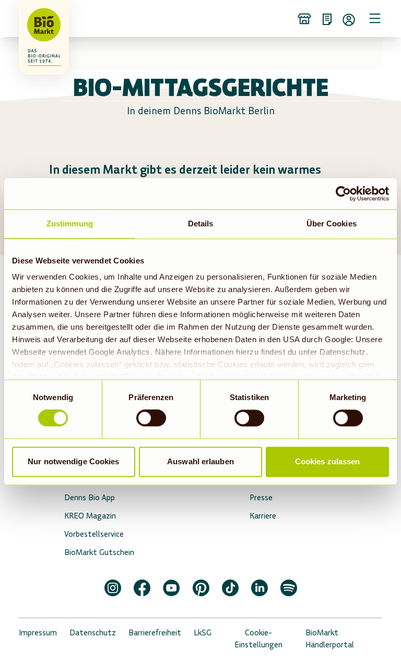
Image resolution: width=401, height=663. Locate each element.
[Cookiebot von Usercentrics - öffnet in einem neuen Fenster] (343, 193)
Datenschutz (92, 632)
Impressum (38, 632)
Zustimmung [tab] (69, 223)
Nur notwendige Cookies (73, 461)
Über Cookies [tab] (331, 223)
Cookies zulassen (327, 461)
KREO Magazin (90, 516)
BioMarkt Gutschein (99, 552)
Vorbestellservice (94, 534)
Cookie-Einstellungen (258, 638)
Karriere (263, 516)
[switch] (151, 418)
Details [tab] (201, 223)
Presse (261, 497)
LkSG (202, 632)
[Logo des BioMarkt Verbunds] (33, 18)
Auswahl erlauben (200, 461)
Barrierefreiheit (154, 632)
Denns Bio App (89, 497)
